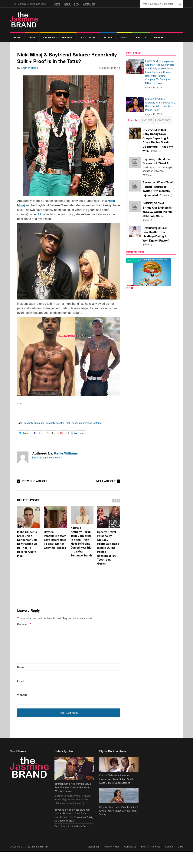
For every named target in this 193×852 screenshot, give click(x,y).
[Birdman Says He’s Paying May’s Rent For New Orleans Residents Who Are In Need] (74, 768)
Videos (108, 37)
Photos (141, 37)
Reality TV (133, 260)
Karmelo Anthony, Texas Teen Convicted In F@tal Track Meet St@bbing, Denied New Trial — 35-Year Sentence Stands (82, 541)
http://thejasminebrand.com (47, 457)
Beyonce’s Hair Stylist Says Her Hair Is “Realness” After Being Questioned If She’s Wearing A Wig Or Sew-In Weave (73, 815)
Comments (162, 119)
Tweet (26, 433)
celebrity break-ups (34, 423)
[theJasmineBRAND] (24, 19)
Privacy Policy (111, 846)
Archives (155, 846)
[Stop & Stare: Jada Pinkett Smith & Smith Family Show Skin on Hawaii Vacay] (119, 795)
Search (169, 846)
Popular (133, 120)
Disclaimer (93, 846)
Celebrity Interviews (58, 37)
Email (20, 681)
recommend (85, 423)
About (67, 3)
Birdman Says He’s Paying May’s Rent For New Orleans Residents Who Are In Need (72, 787)
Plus (53, 433)
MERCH (158, 37)
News (32, 37)
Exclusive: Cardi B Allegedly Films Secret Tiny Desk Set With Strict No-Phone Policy (160, 104)
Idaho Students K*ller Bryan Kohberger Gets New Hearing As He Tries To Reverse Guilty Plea (27, 543)
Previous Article (34, 481)
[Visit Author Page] (22, 457)
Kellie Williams (29, 68)
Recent (147, 119)
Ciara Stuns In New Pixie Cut (70, 826)
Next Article (106, 481)
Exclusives (88, 37)
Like (40, 433)
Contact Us (89, 3)
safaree (97, 423)
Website (22, 695)
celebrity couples (55, 423)
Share (81, 433)
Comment (24, 624)
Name (20, 667)
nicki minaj (72, 423)
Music (124, 37)
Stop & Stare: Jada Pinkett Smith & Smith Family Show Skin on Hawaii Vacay (118, 810)
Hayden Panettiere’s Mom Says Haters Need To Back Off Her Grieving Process (55, 540)
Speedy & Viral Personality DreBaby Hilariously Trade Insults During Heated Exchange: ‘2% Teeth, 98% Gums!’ (108, 547)
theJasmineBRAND (37, 846)
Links (180, 846)
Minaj (42, 214)
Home (57, 3)
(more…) (157, 211)
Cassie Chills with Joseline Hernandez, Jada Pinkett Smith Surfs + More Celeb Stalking (116, 779)
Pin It (67, 433)
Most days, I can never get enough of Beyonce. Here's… (157, 166)
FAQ (76, 3)
